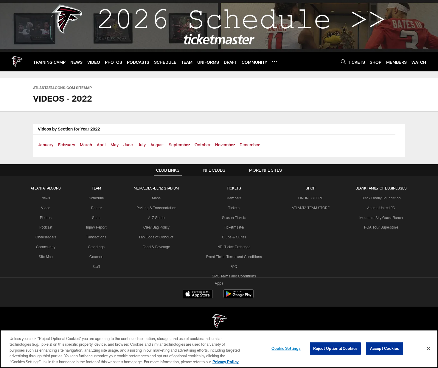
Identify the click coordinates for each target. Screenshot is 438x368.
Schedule (96, 198)
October (202, 144)
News (45, 198)
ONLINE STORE (310, 198)
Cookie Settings (286, 348)
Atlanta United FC (381, 208)
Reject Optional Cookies (335, 348)
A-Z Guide (156, 217)
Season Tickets (234, 217)
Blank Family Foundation (381, 198)
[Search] (343, 62)
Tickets (234, 208)
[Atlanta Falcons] (219, 321)
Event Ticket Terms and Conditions (234, 256)
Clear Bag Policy (156, 227)
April (101, 144)
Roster (96, 208)
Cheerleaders (45, 237)
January (45, 144)
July (142, 144)
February (66, 144)
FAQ (234, 266)
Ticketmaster (234, 227)
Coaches (96, 256)
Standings (96, 247)
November (225, 144)
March (86, 144)
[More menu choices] (274, 61)
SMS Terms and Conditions (234, 276)
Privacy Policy (225, 361)
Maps (156, 198)
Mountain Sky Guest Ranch (381, 217)
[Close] (428, 348)
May (115, 144)
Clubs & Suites (234, 237)
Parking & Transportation (156, 208)
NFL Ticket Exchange (234, 247)
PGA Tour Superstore (381, 227)
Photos (46, 217)
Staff (96, 266)
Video (45, 208)
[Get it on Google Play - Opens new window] (238, 297)
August (157, 144)
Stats (96, 217)
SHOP (311, 188)
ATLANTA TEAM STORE (311, 208)
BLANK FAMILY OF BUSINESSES (381, 188)
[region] (219, 349)
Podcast (45, 227)
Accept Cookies (384, 348)
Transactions (96, 237)
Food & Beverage (156, 247)
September (179, 144)
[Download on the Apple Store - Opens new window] (197, 295)
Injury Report (96, 227)
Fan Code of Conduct (156, 237)
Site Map (46, 256)
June (128, 144)
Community (45, 247)
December (250, 144)
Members (233, 198)
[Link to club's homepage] (17, 61)
